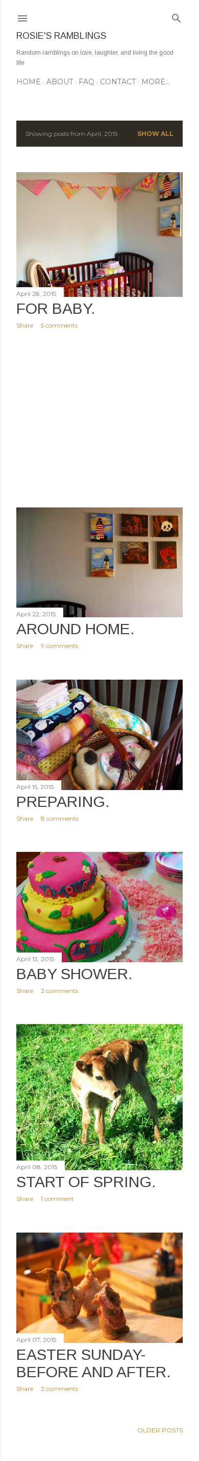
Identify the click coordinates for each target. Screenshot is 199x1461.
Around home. (75, 628)
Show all (155, 133)
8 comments (60, 818)
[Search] (176, 16)
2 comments (59, 990)
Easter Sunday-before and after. (93, 1363)
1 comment (57, 1198)
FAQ (86, 81)
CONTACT (118, 81)
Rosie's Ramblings (61, 36)
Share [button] (24, 325)
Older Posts (160, 1430)
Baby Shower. (74, 973)
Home (28, 81)
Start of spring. (86, 1181)
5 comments (59, 325)
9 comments (59, 646)
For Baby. (55, 308)
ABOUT (59, 81)
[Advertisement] (99, 418)
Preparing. (63, 801)
